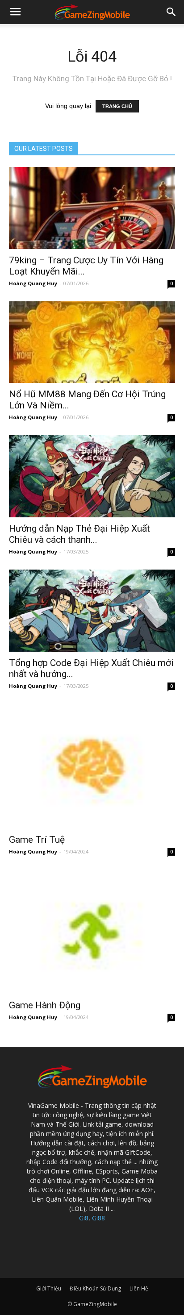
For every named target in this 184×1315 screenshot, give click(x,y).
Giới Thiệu (48, 1288)
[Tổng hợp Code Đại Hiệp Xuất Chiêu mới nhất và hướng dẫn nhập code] (92, 611)
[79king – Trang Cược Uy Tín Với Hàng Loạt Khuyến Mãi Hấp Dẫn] (92, 208)
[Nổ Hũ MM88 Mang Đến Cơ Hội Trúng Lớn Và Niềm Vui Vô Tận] (92, 342)
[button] (171, 12)
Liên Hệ (139, 1288)
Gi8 (83, 1218)
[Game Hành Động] (92, 932)
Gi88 (98, 1218)
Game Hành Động (44, 1005)
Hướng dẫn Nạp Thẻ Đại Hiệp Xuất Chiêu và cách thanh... (79, 534)
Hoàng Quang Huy (33, 283)
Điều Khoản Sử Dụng (95, 1288)
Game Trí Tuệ (37, 839)
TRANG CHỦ (117, 106)
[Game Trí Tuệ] (92, 766)
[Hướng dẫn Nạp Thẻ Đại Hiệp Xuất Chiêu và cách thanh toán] (92, 476)
